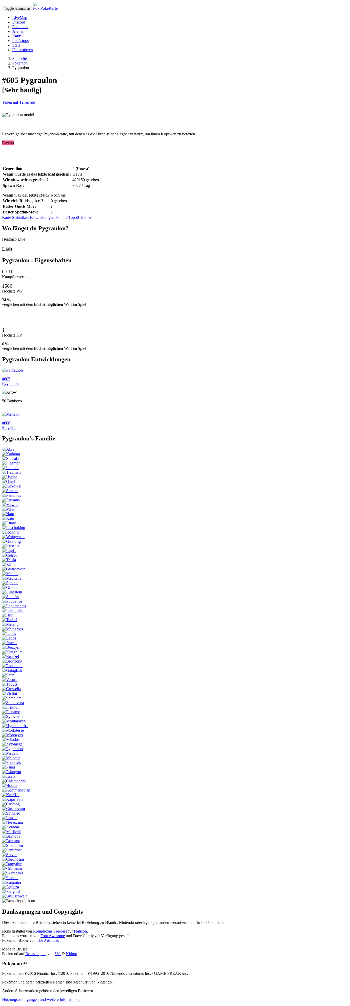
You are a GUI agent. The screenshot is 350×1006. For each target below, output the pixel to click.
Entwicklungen (42, 217)
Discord (18, 22)
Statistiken (20, 217)
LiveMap (19, 17)
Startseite (19, 58)
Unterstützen (22, 50)
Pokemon (20, 27)
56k (58, 953)
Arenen (18, 31)
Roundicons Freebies (50, 931)
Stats (16, 45)
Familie (61, 217)
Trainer (85, 217)
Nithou (71, 953)
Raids (17, 36)
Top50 (73, 217)
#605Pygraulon (10, 381)
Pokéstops (20, 40)
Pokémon (20, 63)
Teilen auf (10, 102)
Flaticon (80, 931)
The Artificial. (48, 940)
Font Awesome (52, 936)
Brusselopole (35, 953)
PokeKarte (48, 8)
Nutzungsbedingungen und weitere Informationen (42, 999)
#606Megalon (9, 425)
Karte (6, 217)
